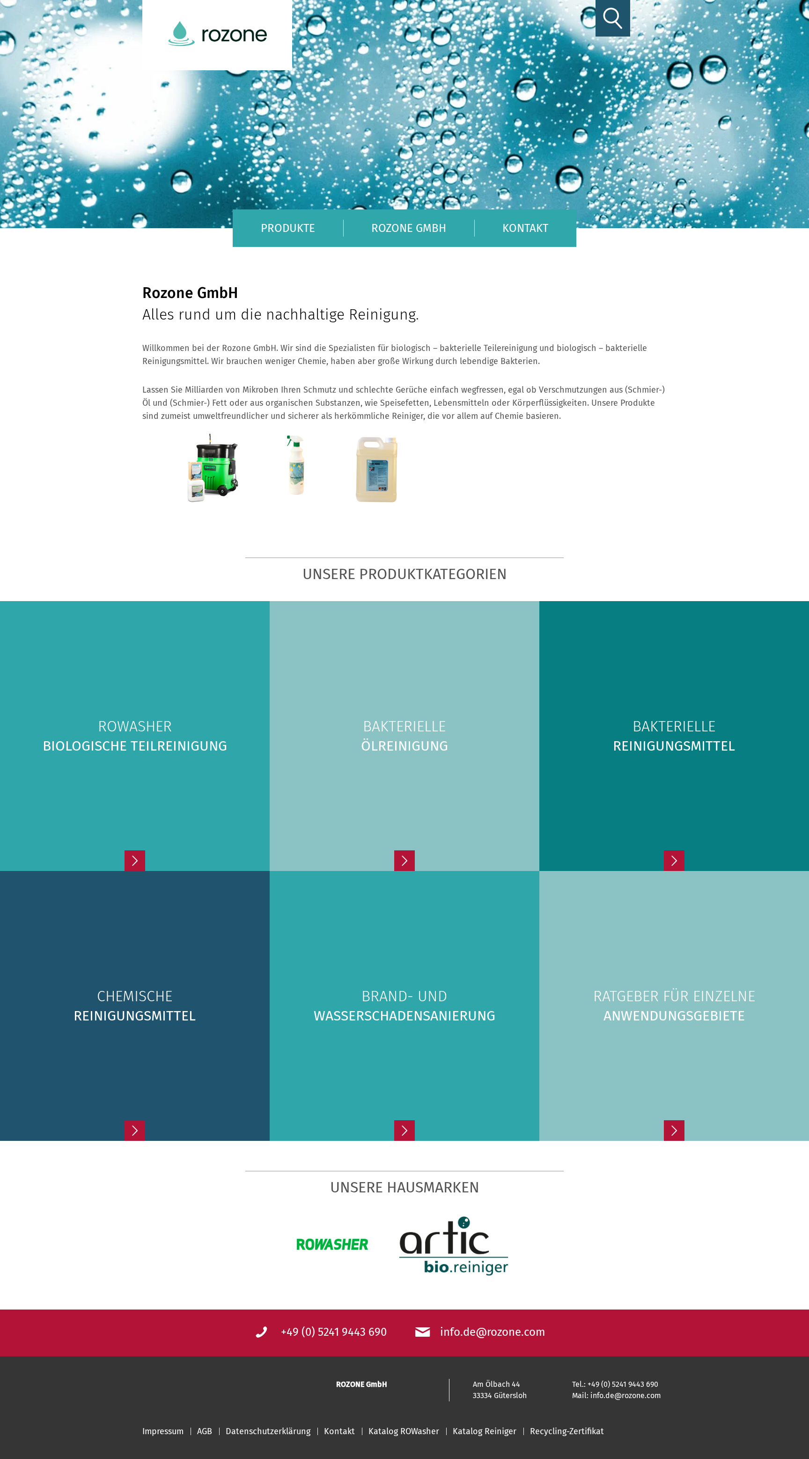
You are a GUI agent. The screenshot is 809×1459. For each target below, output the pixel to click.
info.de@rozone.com (492, 1332)
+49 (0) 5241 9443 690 (334, 1332)
